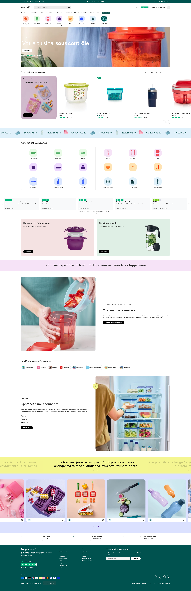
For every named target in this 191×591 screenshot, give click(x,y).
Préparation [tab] (159, 72)
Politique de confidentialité (163, 583)
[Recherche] (69, 7)
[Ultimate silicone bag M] (114, 94)
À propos (23, 1)
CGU (154, 583)
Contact (29, 1)
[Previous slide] (164, 122)
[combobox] (52, 7)
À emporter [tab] (167, 72)
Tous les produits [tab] (149, 72)
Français (166, 1)
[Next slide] (168, 122)
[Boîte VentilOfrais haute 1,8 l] (76, 94)
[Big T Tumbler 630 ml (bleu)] (152, 94)
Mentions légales (136, 583)
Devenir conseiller (36, 1)
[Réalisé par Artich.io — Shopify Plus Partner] (52, 583)
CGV (150, 583)
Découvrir (23, 558)
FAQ (43, 1)
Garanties (144, 583)
